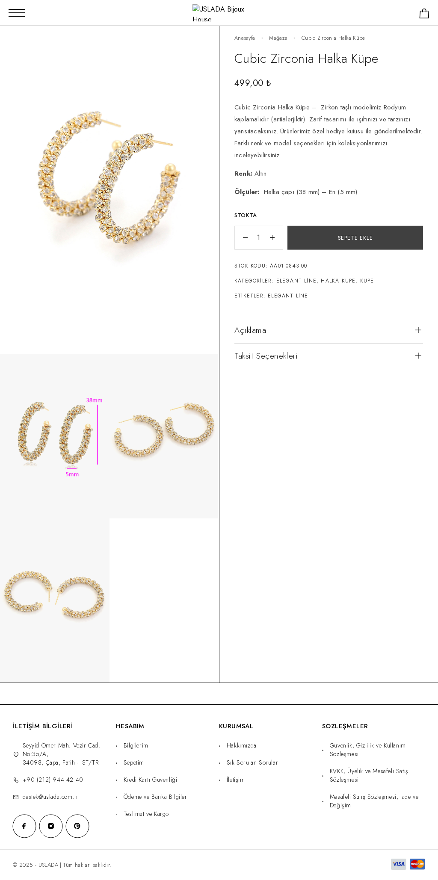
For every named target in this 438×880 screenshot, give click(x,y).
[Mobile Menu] (16, 13)
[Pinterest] (77, 826)
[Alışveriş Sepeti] (424, 15)
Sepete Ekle (355, 238)
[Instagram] (51, 826)
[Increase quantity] (276, 237)
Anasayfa (244, 38)
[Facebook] (24, 826)
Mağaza (278, 38)
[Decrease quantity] (241, 237)
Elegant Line (296, 281)
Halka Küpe (338, 281)
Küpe (367, 281)
